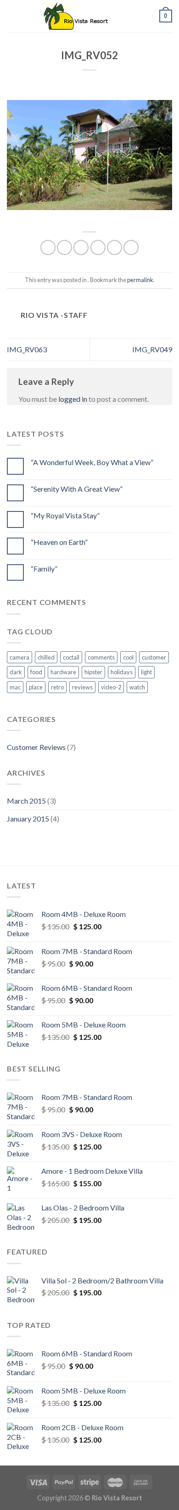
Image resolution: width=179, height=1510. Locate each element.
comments (101, 657)
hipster (93, 672)
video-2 (111, 687)
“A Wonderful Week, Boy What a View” (92, 462)
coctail (71, 657)
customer (154, 657)
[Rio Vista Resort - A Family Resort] (89, 16)
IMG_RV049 (152, 349)
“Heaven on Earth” (59, 542)
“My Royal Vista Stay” (65, 515)
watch (137, 687)
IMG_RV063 (27, 349)
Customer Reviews (36, 747)
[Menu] (12, 16)
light (146, 672)
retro (57, 687)
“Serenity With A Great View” (77, 488)
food (36, 672)
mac (15, 687)
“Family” (44, 568)
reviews (82, 687)
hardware (63, 672)
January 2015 (28, 818)
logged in (72, 398)
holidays (122, 672)
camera (19, 657)
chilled (46, 657)
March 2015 (26, 800)
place (36, 687)
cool (128, 657)
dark (16, 672)
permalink (140, 279)
